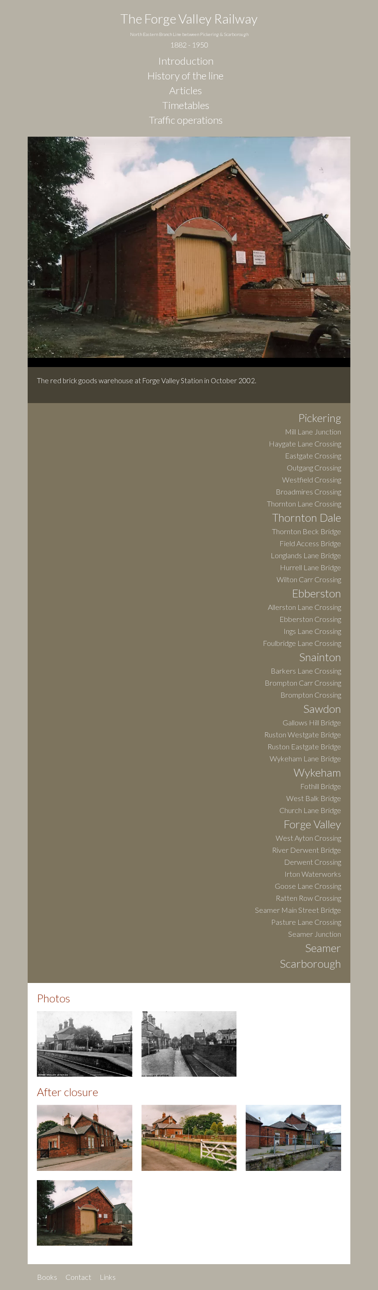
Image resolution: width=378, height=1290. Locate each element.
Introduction (185, 61)
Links (108, 1277)
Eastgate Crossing (313, 456)
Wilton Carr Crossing (309, 580)
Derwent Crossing (312, 862)
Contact (78, 1277)
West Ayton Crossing (308, 838)
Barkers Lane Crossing (306, 671)
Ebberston (316, 594)
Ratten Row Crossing (308, 898)
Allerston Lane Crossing (304, 607)
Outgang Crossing (314, 468)
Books (47, 1277)
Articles (185, 90)
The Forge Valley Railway (189, 30)
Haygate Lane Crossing (305, 444)
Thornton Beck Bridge (306, 532)
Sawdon (322, 709)
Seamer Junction (314, 934)
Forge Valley (312, 825)
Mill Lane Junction (313, 432)
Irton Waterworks (312, 874)
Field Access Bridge (310, 544)
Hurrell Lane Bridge (310, 568)
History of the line (186, 76)
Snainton (320, 657)
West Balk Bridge (313, 798)
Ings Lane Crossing (312, 631)
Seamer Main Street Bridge (298, 910)
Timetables (185, 105)
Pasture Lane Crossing (306, 922)
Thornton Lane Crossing (304, 504)
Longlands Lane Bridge (306, 556)
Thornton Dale (306, 518)
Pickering (319, 418)
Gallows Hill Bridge (312, 723)
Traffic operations (186, 120)
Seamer (323, 948)
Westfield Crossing (311, 480)
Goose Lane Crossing (308, 886)
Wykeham (317, 773)
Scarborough (310, 964)
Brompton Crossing (310, 695)
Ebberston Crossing (310, 619)
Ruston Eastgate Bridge (304, 747)
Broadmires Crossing (308, 492)
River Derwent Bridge (306, 850)
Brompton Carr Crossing (303, 683)
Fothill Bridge (320, 786)
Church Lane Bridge (310, 810)
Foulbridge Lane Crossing (302, 643)
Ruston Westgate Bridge (302, 735)
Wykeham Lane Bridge (305, 759)
